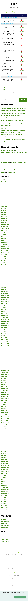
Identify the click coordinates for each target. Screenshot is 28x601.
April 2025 (3, 179)
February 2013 (4, 461)
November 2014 (5, 418)
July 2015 (3, 402)
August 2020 (4, 279)
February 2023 (4, 218)
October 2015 (4, 396)
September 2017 (5, 349)
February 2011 (4, 507)
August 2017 (4, 352)
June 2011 (3, 499)
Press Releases (5, 521)
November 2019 (5, 297)
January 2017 (4, 366)
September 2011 (5, 493)
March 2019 (4, 313)
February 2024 (4, 198)
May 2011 (3, 501)
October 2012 (4, 469)
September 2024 (5, 190)
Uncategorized (4, 527)
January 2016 (4, 390)
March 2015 (4, 410)
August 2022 (4, 230)
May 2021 (3, 260)
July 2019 (3, 305)
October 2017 (4, 347)
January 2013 (4, 463)
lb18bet (3, 172)
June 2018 (3, 331)
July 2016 (3, 378)
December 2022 (5, 222)
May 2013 (3, 455)
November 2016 (5, 370)
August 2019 (4, 303)
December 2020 (5, 271)
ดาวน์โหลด (21, 21)
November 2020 (5, 273)
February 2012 (4, 485)
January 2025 (4, 185)
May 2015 (3, 406)
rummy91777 (4, 169)
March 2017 (4, 362)
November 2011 (5, 489)
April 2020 (3, 287)
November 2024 (5, 188)
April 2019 (3, 311)
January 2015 (4, 414)
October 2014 (4, 420)
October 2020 (4, 275)
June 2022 (3, 234)
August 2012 (4, 473)
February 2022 (4, 242)
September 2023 (5, 204)
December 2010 (5, 511)
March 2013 (4, 459)
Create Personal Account (7, 150)
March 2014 (4, 435)
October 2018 (4, 323)
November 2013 (5, 443)
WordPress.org (5, 541)
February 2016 (4, 388)
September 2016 (5, 374)
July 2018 (3, 329)
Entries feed (4, 537)
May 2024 (3, 194)
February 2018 (4, 339)
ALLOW (20, 597)
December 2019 (5, 295)
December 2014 (5, 416)
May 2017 (3, 358)
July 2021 (3, 256)
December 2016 (5, 368)
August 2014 (4, 424)
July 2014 (3, 426)
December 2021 (5, 246)
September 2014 (5, 422)
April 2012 (3, 481)
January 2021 (4, 268)
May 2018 (3, 333)
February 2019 (4, 315)
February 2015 (4, 412)
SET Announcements (6, 525)
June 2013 (3, 453)
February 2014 (4, 437)
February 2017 (4, 364)
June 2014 (3, 428)
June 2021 (3, 258)
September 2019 (5, 301)
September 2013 (5, 447)
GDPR (16, 594)
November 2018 (5, 321)
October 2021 (4, 250)
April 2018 (3, 335)
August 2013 (4, 449)
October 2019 (4, 299)
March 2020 (4, 289)
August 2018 (4, 327)
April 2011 (3, 503)
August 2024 (4, 192)
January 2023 (4, 220)
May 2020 (3, 285)
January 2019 (4, 317)
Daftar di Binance (5, 159)
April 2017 (3, 360)
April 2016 (3, 384)
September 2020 (5, 277)
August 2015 (4, 400)
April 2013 (3, 457)
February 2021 (4, 266)
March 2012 (4, 483)
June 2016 (3, 380)
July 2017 (3, 354)
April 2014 (3, 432)
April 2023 (3, 214)
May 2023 (3, 212)
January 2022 (4, 244)
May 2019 (3, 309)
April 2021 (3, 262)
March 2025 (4, 181)
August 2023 (4, 206)
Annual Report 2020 (14, 169)
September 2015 (5, 398)
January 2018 (4, 341)
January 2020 (4, 293)
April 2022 (3, 238)
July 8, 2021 (15, 7)
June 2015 (3, 404)
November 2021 (5, 248)
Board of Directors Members (18, 159)
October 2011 (4, 491)
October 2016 (4, 372)
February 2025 (4, 183)
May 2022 (3, 236)
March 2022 (4, 240)
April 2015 (3, 408)
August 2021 (4, 254)
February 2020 (4, 291)
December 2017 (5, 343)
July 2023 (3, 208)
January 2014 (4, 439)
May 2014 (3, 430)
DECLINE (7, 597)
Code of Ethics (4, 519)
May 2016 (3, 382)
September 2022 (5, 228)
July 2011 (3, 497)
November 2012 (5, 467)
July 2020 (3, 281)
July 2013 (3, 451)
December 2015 (5, 392)
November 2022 (5, 224)
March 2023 (4, 216)
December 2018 (5, 319)
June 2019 (3, 307)
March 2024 (4, 196)
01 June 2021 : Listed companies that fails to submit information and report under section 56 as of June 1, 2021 (13, 164)
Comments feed (5, 539)
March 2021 (4, 264)
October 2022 (4, 226)
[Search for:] (10, 100)
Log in (2, 535)
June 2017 (3, 356)
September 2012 (5, 471)
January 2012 (4, 487)
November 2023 (5, 202)
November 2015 (5, 394)
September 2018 (5, 325)
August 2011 (4, 495)
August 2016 (4, 376)
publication (4, 523)
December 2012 (5, 465)
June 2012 (3, 477)
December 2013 (5, 441)
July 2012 (3, 475)
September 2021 (5, 252)
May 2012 (3, 479)
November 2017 (5, 345)
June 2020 (3, 283)
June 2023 (3, 210)
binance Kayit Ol (5, 162)
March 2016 (4, 386)
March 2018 (4, 337)
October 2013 (4, 445)
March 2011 (4, 505)
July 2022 (3, 232)
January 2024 (4, 200)
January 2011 (4, 509)
